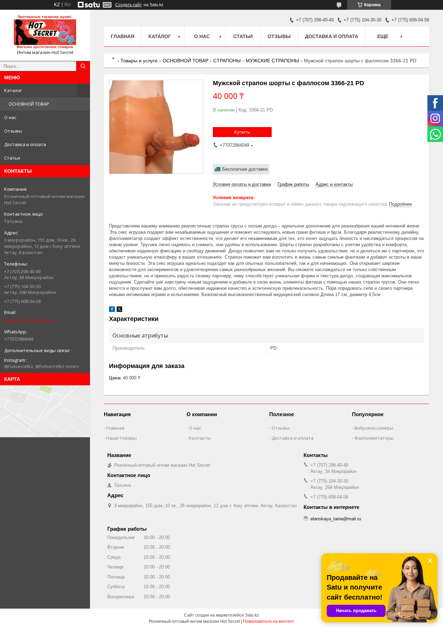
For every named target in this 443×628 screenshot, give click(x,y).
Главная (122, 36)
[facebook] (112, 310)
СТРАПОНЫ (227, 60)
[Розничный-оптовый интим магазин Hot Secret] (45, 32)
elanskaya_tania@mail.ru (30, 320)
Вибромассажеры (373, 428)
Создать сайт (128, 4)
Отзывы (13, 131)
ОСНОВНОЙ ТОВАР (29, 104)
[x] (119, 310)
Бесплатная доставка (245, 169)
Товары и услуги (138, 60)
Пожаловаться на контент (268, 621)
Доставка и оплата (25, 144)
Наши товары (121, 438)
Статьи (12, 158)
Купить (242, 132)
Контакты (200, 438)
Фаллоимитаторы (374, 438)
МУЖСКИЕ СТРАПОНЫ (272, 60)
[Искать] (83, 66)
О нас (10, 117)
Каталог (13, 90)
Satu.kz (252, 615)
